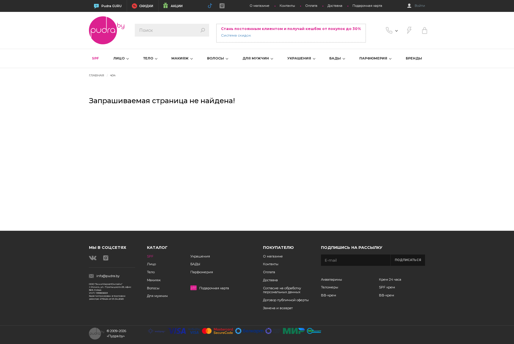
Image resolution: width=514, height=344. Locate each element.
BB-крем (328, 295)
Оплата (311, 6)
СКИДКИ (146, 6)
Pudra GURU (111, 6)
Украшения (200, 256)
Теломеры (329, 287)
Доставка (334, 6)
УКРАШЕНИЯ (299, 58)
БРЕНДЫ (414, 58)
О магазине (259, 6)
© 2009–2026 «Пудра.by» (116, 333)
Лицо (151, 264)
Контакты (287, 6)
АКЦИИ (177, 6)
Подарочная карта (367, 6)
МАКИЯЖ (180, 58)
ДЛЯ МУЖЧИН (256, 58)
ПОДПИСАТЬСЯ (408, 260)
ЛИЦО (119, 58)
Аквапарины (331, 279)
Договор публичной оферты (286, 300)
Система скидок (236, 35)
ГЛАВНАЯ (96, 75)
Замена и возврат (278, 308)
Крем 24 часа (390, 279)
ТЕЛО (148, 58)
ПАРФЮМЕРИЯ (373, 58)
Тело (151, 272)
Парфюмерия (201, 272)
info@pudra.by (108, 276)
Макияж (154, 280)
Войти (420, 6)
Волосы (153, 288)
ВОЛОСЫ (216, 58)
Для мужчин (157, 296)
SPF (95, 58)
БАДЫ (335, 58)
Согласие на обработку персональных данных (282, 290)
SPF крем (387, 287)
